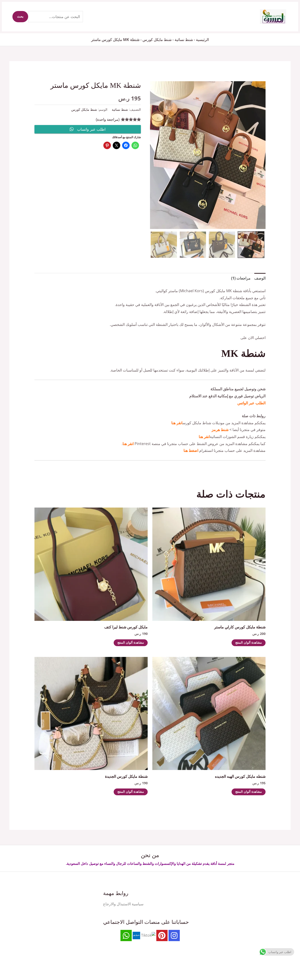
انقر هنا (177, 422)
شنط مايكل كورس (157, 39)
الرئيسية (202, 39)
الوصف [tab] (260, 278)
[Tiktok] (148, 935)
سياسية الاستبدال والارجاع (123, 903)
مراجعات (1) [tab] (241, 278)
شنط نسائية (184, 39)
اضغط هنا (191, 450)
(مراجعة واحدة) (108, 119)
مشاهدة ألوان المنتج (248, 642)
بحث (20, 16)
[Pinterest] (162, 935)
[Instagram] (174, 935)
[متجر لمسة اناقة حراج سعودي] (136, 935)
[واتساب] (126, 935)
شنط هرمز (220, 429)
